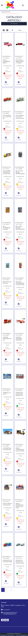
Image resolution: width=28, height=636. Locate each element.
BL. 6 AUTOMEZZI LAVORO (6, 228)
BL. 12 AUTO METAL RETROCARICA (20, 172)
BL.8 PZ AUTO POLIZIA (7, 282)
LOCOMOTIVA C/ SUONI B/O (7, 448)
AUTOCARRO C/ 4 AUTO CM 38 (7, 117)
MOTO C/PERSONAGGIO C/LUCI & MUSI (20, 449)
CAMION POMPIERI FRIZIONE (19, 339)
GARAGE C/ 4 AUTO (7, 393)
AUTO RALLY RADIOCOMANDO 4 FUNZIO (20, 61)
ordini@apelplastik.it (10, 612)
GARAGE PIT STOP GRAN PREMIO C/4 (19, 394)
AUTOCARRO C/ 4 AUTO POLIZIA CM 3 (20, 117)
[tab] (4, 30)
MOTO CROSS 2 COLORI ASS (7, 504)
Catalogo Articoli (5, 12)
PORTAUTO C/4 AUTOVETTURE (7, 561)
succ (11, 590)
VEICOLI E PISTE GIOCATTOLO (11, 13)
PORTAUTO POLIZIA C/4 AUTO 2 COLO (20, 562)
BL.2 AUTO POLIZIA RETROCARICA (20, 228)
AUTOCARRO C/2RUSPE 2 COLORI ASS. (7, 172)
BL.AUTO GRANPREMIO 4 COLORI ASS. (20, 283)
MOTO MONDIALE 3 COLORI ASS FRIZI (19, 505)
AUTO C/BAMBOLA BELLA (6, 61)
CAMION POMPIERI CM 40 (7, 339)
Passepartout (17, 633)
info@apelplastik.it (9, 614)
